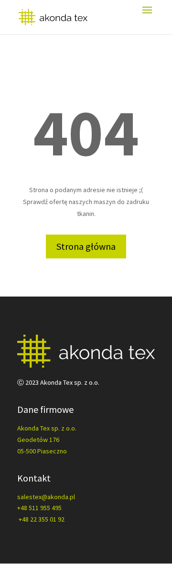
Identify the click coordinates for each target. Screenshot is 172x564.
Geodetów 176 (38, 439)
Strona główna (86, 246)
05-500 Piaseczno (42, 451)
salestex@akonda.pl (46, 496)
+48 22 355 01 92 (41, 519)
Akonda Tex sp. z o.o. (46, 428)
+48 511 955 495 (39, 507)
